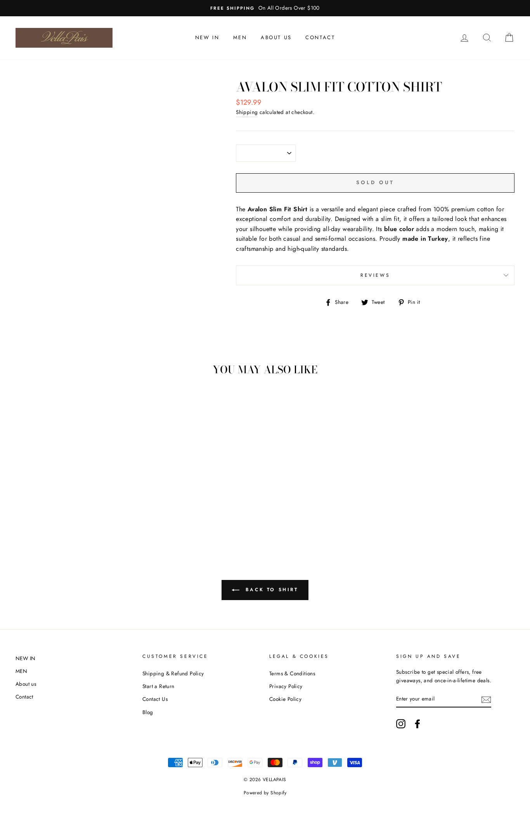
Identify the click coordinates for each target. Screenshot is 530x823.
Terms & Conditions (292, 673)
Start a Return (158, 686)
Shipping (247, 112)
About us (276, 37)
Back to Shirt (270, 589)
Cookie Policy (285, 699)
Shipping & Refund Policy (173, 673)
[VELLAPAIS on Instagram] (400, 723)
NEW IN (207, 37)
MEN (240, 37)
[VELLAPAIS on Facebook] (417, 723)
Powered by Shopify (265, 792)
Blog (147, 712)
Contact (320, 37)
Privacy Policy (286, 686)
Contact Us (155, 699)
